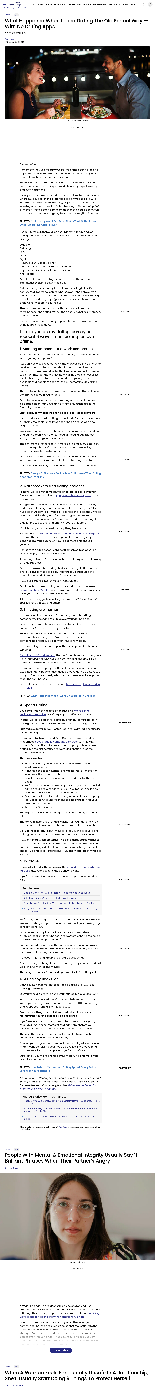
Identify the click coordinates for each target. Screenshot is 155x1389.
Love (34, 4)
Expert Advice (129, 4)
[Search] (143, 4)
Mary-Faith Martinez (14, 1385)
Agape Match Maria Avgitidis (73, 495)
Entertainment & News (79, 4)
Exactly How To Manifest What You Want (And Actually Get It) (59, 903)
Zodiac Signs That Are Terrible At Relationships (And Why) (57, 893)
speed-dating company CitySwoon (56, 741)
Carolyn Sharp (11, 1168)
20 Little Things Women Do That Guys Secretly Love (53, 898)
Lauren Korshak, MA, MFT (35, 590)
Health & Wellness (98, 4)
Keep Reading (61, 1350)
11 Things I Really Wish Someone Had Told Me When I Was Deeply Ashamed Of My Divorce (60, 1110)
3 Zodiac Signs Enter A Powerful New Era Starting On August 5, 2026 (59, 1117)
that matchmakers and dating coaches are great (68, 533)
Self (59, 4)
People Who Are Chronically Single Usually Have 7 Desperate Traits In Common (62, 1102)
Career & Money (114, 4)
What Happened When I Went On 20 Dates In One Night (64, 696)
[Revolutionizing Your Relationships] (16, 4)
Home (7, 15)
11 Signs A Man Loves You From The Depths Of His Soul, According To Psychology (60, 909)
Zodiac (41, 4)
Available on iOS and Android (37, 655)
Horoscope (51, 4)
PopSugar (9, 39)
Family (65, 4)
